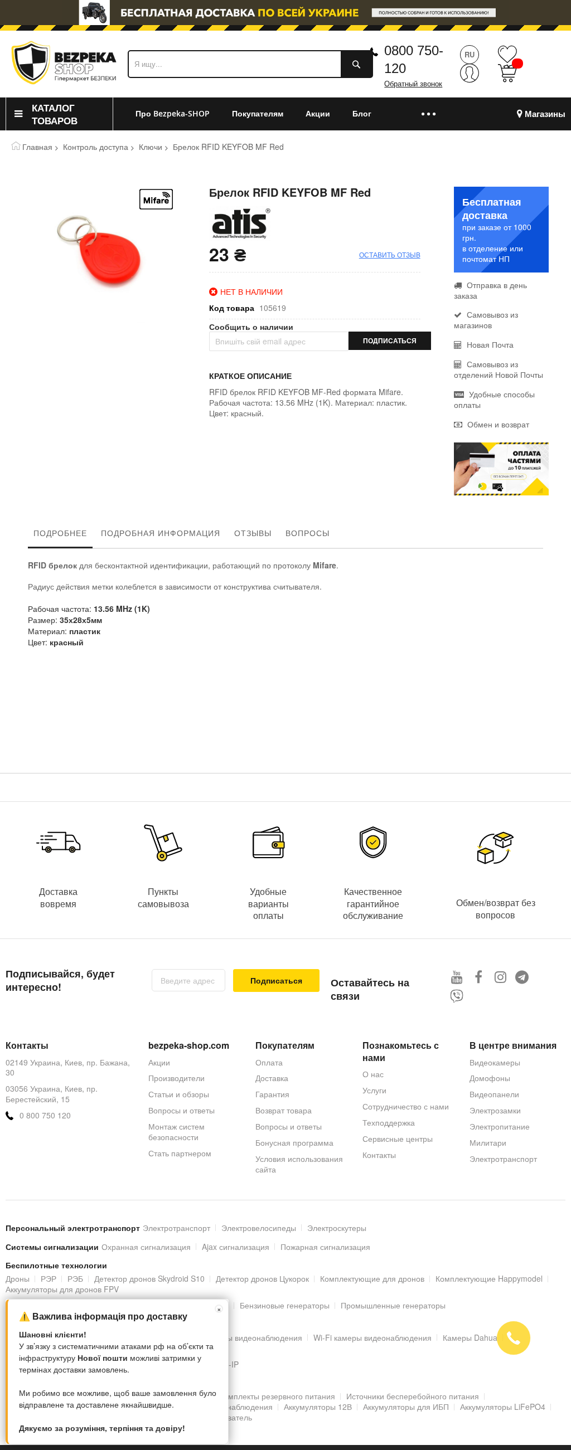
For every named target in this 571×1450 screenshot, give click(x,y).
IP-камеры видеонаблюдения (248, 1337)
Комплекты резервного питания (277, 1396)
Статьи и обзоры (178, 1093)
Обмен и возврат (497, 424)
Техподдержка (388, 1122)
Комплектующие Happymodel (489, 1278)
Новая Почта (489, 344)
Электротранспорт (503, 1158)
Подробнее (60, 532)
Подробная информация (160, 532)
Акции (159, 1062)
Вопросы (308, 532)
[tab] (60, 535)
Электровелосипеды (258, 1227)
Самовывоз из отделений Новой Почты (498, 369)
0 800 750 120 (45, 1115)
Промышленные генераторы (393, 1305)
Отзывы (253, 532)
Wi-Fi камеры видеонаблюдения (372, 1337)
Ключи (150, 146)
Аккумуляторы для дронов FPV (62, 1289)
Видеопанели (494, 1093)
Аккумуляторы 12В (318, 1406)
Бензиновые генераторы (285, 1305)
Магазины (545, 114)
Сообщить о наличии (251, 327)
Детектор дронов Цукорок (262, 1278)
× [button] (219, 1309)
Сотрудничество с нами (405, 1106)
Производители (176, 1077)
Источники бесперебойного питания (412, 1396)
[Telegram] (522, 977)
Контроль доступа (95, 146)
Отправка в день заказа (490, 290)
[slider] (285, 15)
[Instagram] (500, 977)
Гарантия (272, 1093)
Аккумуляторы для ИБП (406, 1406)
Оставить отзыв (389, 254)
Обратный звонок (413, 84)
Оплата (269, 1062)
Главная (37, 146)
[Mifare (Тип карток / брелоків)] (156, 199)
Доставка (271, 1077)
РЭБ (75, 1278)
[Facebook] (479, 977)
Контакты (379, 1154)
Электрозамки (495, 1110)
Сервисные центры (397, 1138)
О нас (373, 1073)
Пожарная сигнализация (325, 1246)
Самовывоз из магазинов (486, 319)
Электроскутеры (336, 1227)
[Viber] (457, 996)
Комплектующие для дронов (372, 1278)
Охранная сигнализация (146, 1246)
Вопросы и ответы (181, 1110)
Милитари (488, 1142)
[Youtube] (457, 977)
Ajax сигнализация (235, 1246)
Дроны (18, 1278)
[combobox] (250, 64)
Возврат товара (283, 1110)
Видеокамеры (495, 1062)
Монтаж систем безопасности (176, 1131)
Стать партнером (179, 1153)
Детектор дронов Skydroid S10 (149, 1278)
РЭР (48, 1278)
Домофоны (490, 1077)
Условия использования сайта (299, 1164)
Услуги (374, 1090)
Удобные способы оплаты (494, 399)
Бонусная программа (294, 1142)
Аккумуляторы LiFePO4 (502, 1406)
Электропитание (500, 1126)
